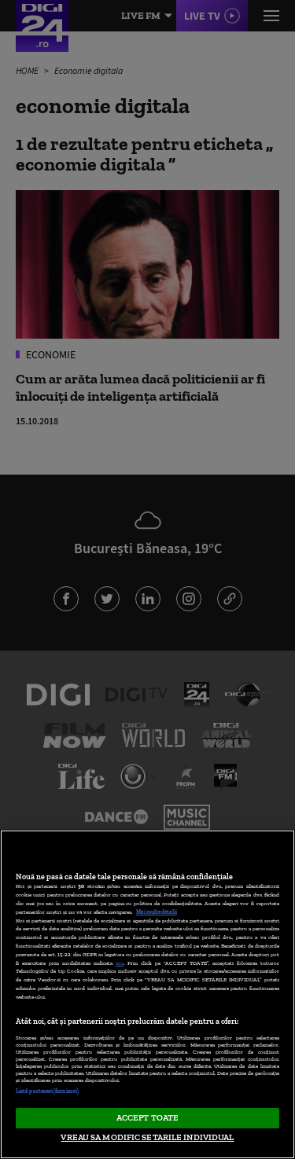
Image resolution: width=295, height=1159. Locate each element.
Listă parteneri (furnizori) (47, 1091)
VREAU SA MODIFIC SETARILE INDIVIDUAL (147, 1136)
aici (120, 962)
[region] (147, 994)
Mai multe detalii (156, 911)
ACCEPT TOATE (147, 1117)
